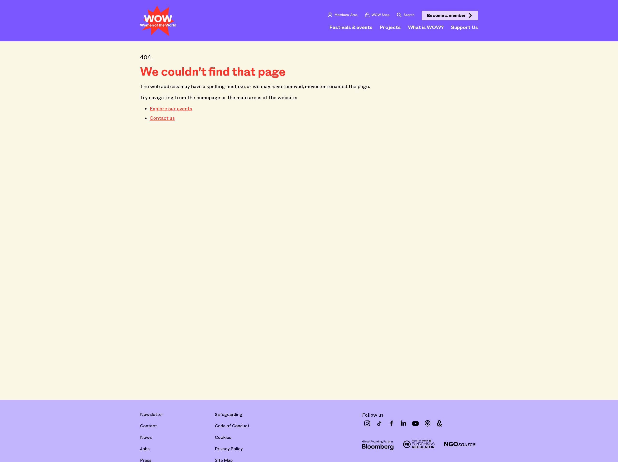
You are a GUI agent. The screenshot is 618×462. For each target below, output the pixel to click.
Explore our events (171, 109)
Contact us (162, 118)
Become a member (446, 15)
